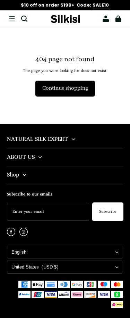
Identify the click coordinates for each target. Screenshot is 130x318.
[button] (12, 19)
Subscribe (107, 212)
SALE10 (101, 5)
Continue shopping (65, 88)
